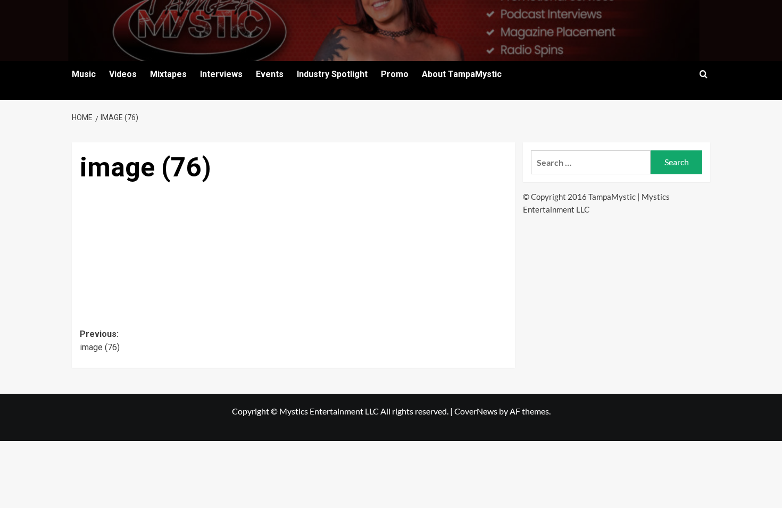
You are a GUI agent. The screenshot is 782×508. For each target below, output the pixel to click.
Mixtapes (168, 74)
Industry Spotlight (332, 74)
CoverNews (475, 411)
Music (84, 74)
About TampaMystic (462, 74)
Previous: (100, 341)
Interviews (221, 74)
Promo (395, 74)
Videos (123, 74)
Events (270, 74)
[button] (703, 74)
